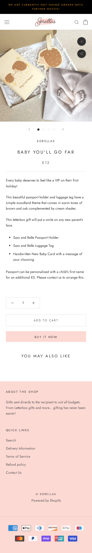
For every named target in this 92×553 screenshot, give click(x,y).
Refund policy (16, 464)
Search (11, 440)
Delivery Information (20, 448)
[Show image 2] (43, 129)
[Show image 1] (38, 129)
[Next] (63, 129)
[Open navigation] (6, 22)
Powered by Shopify (46, 500)
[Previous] (29, 129)
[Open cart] (85, 22)
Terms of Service (18, 456)
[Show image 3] (49, 129)
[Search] (77, 22)
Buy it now (46, 337)
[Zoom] (81, 41)
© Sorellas (46, 494)
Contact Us (14, 472)
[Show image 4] (54, 129)
